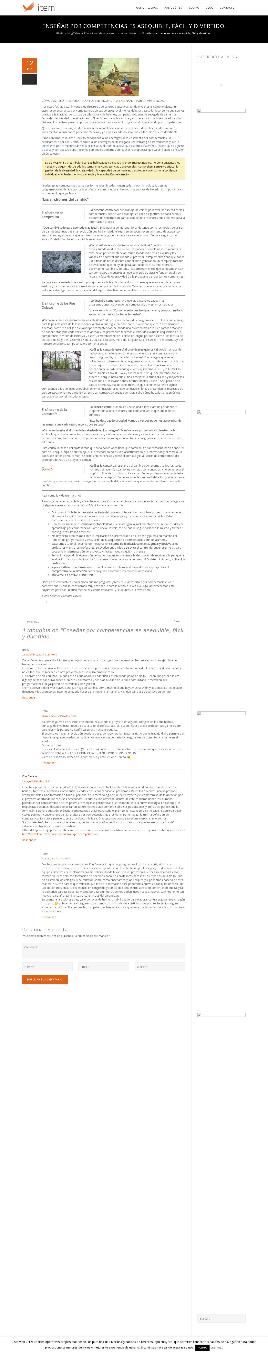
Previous (33, 621)
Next (177, 621)
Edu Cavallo (29, 776)
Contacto (227, 7)
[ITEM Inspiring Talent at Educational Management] (39, 7)
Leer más (216, 1347)
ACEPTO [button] (202, 1347)
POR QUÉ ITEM (173, 7)
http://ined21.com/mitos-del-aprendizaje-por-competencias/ (60, 834)
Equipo (194, 7)
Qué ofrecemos (147, 7)
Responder (29, 697)
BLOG (209, 7)
